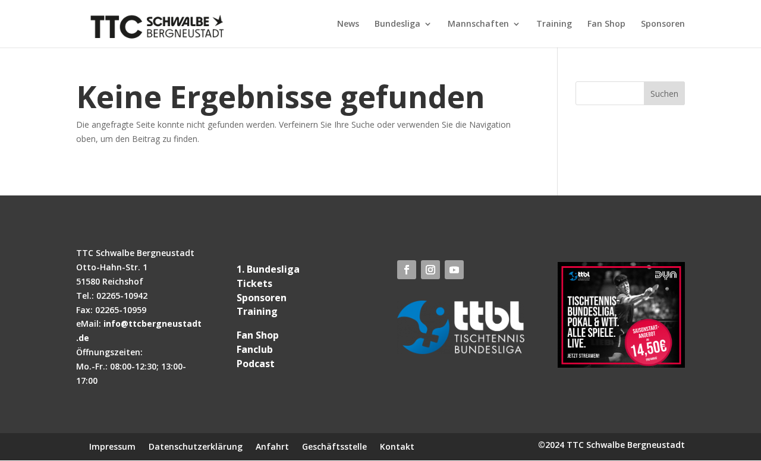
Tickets (254, 283)
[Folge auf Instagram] (430, 269)
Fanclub (255, 349)
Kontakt (397, 446)
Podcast (256, 363)
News (348, 24)
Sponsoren (663, 24)
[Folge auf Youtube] (454, 269)
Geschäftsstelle (334, 446)
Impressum (112, 446)
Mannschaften (478, 24)
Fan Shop (606, 24)
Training (554, 24)
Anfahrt (272, 446)
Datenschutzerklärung (196, 446)
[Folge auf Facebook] (406, 269)
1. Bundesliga (268, 269)
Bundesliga (397, 24)
